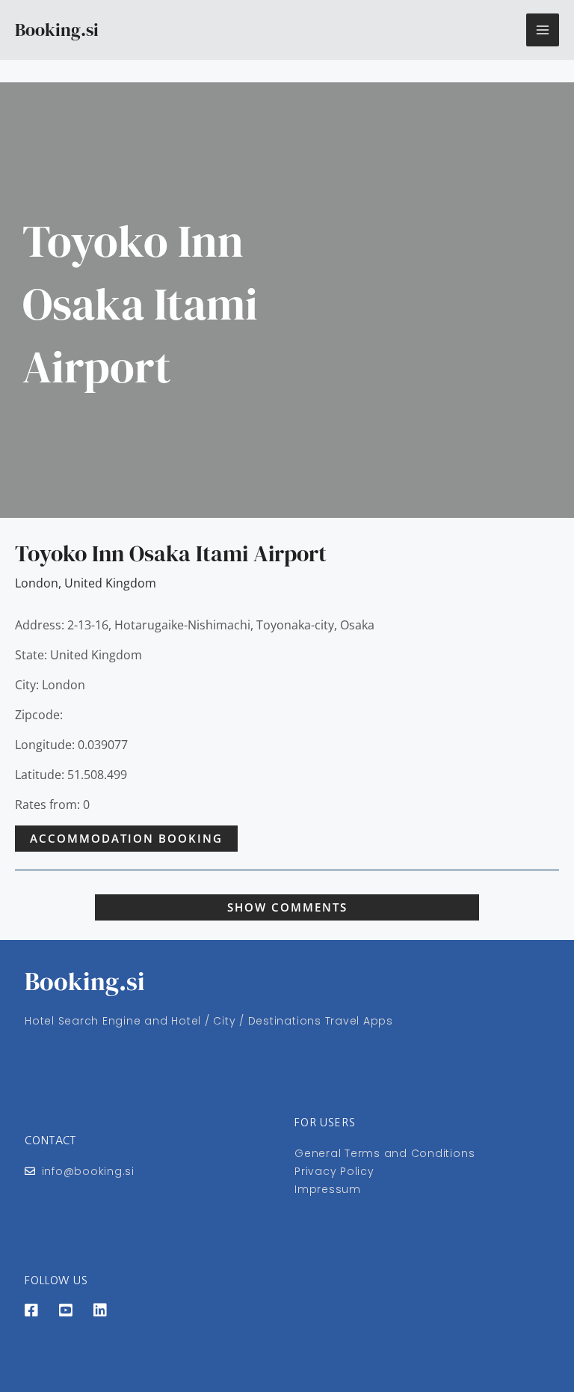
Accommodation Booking (126, 838)
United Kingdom (110, 583)
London (36, 583)
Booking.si (57, 29)
